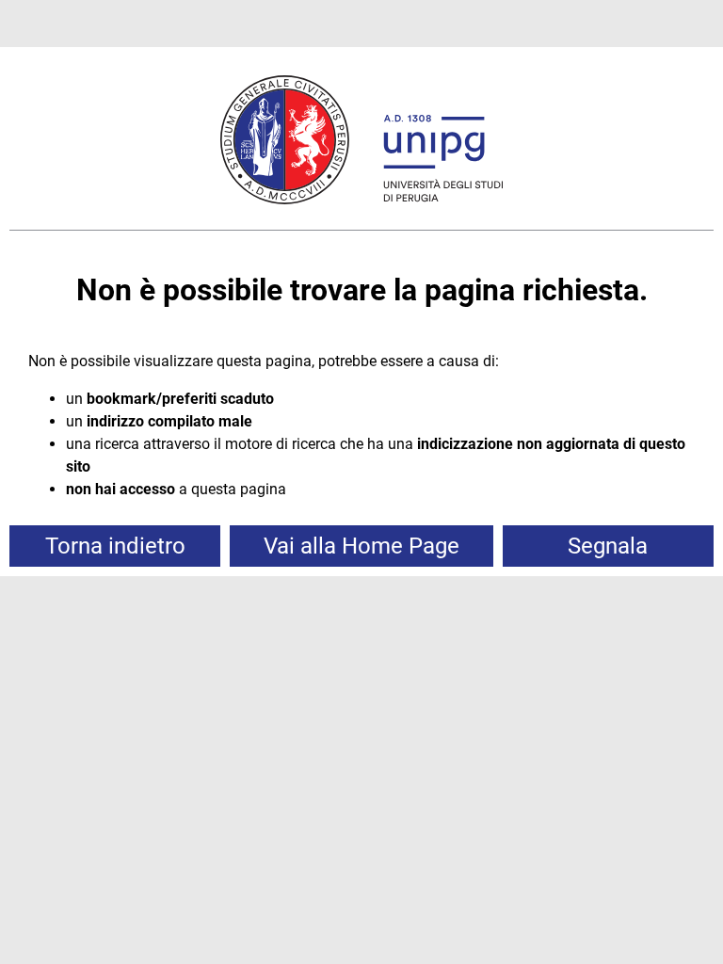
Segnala (608, 546)
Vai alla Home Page (361, 546)
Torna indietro (115, 546)
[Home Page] (361, 143)
